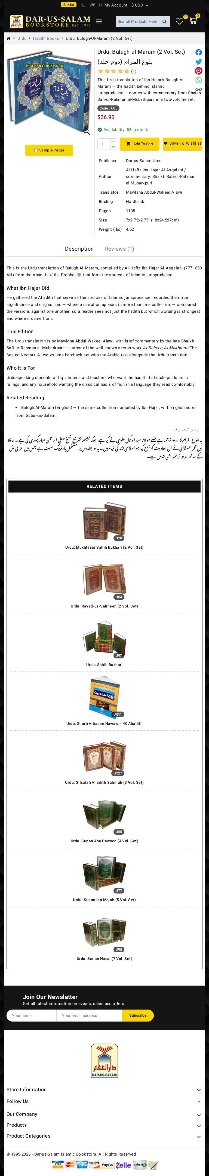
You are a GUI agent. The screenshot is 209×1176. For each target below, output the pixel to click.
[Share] (198, 52)
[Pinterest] (198, 71)
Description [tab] (79, 249)
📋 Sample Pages (49, 150)
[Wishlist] (179, 21)
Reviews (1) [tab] (119, 249)
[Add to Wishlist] (182, 144)
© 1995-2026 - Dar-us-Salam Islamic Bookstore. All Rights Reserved (71, 1154)
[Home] (11, 38)
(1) (133, 71)
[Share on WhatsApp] (198, 80)
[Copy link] (198, 89)
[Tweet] (198, 61)
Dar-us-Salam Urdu (144, 161)
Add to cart (139, 144)
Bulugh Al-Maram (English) (46, 408)
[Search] (164, 21)
